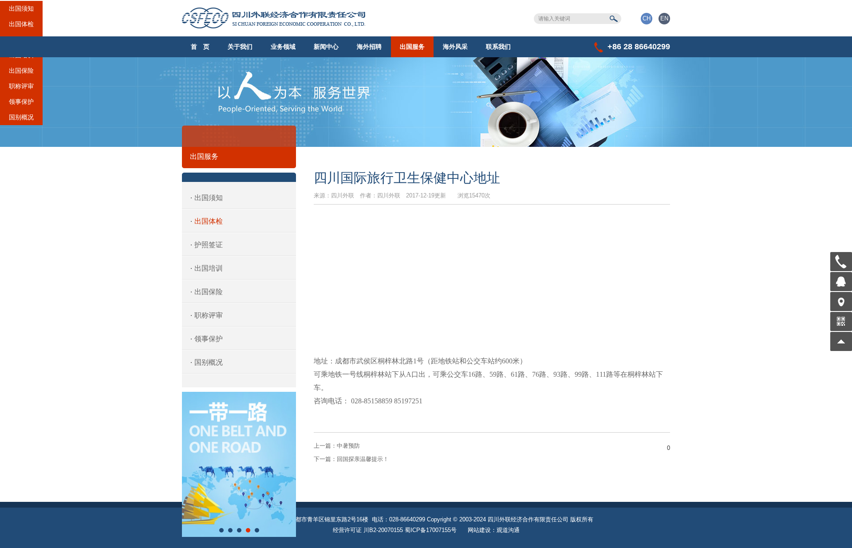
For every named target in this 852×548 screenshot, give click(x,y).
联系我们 (498, 46)
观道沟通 (508, 530)
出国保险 (21, 74)
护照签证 (208, 244)
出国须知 (21, 12)
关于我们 (240, 46)
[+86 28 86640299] (841, 261)
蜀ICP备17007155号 (431, 530)
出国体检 (21, 28)
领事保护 (21, 105)
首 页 (200, 46)
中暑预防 (337, 445)
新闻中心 (326, 46)
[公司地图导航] (841, 301)
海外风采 (455, 46)
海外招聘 (369, 46)
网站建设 (479, 530)
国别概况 (21, 121)
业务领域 (283, 46)
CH (647, 18)
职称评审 (21, 90)
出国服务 (412, 46)
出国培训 (21, 59)
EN (664, 18)
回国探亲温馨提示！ (351, 459)
